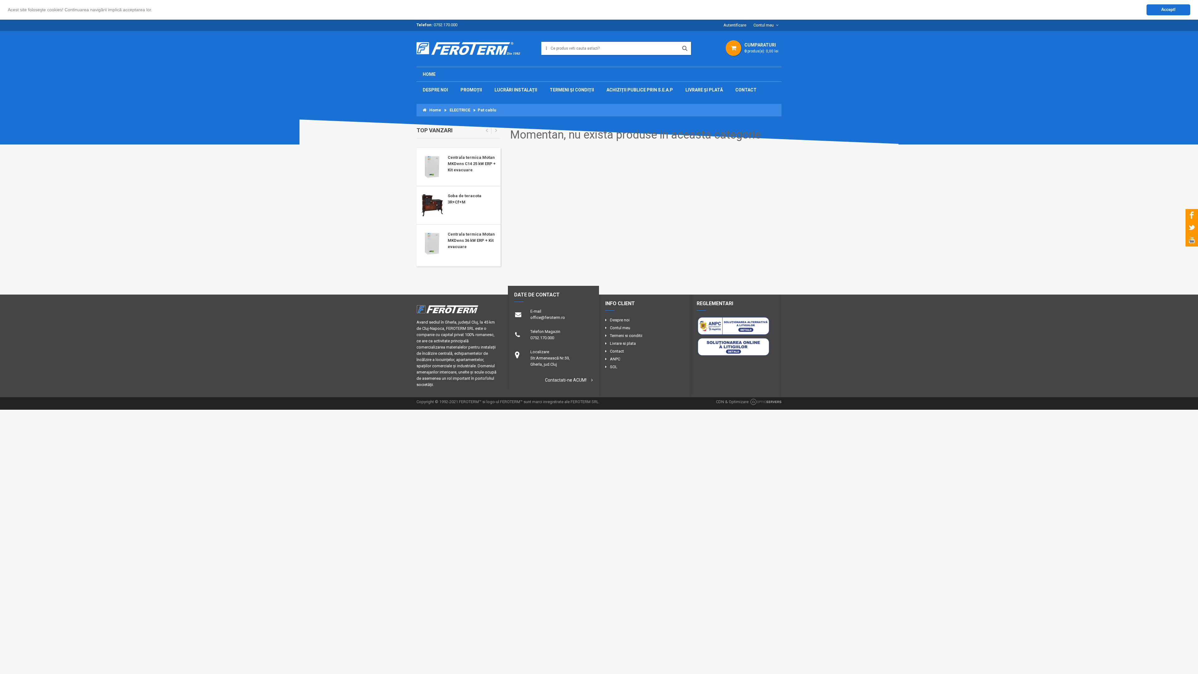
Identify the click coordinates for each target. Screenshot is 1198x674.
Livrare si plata (623, 343)
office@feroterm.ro (547, 317)
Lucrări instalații (515, 89)
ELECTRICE (460, 110)
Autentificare (734, 25)
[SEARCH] (685, 48)
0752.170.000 (445, 24)
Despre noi (620, 320)
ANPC (615, 359)
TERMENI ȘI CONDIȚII (572, 89)
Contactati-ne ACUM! (566, 380)
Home (429, 74)
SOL (613, 366)
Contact (617, 351)
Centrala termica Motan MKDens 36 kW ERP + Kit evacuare (471, 240)
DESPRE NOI (435, 89)
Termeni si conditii (626, 335)
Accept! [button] (1168, 9)
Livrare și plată (704, 89)
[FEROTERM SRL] (470, 50)
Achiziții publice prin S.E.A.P (639, 89)
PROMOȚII (471, 89)
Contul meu (763, 25)
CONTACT (746, 89)
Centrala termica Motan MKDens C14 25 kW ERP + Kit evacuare (472, 163)
